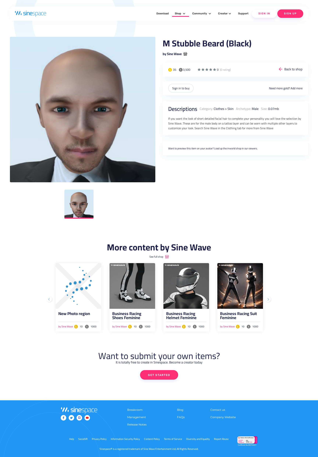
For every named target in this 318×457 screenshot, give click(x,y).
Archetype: (243, 109)
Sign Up (290, 13)
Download (162, 13)
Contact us (217, 410)
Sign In (264, 13)
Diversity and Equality (198, 439)
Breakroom (135, 410)
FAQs (181, 417)
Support (243, 13)
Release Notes (136, 424)
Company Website (223, 417)
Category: (206, 109)
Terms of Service (173, 439)
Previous (49, 299)
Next (268, 299)
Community (202, 13)
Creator (225, 13)
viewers (252, 148)
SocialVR (83, 439)
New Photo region (74, 314)
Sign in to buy (181, 88)
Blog (180, 410)
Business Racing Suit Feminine (238, 316)
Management (136, 417)
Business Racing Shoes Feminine (126, 316)
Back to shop (293, 69)
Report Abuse (221, 439)
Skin (230, 109)
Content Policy (152, 439)
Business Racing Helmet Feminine (181, 316)
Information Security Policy (125, 439)
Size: (264, 109)
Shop (180, 13)
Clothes (219, 109)
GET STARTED (159, 375)
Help (71, 439)
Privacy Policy (99, 439)
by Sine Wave (172, 54)
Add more (297, 88)
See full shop (156, 256)
